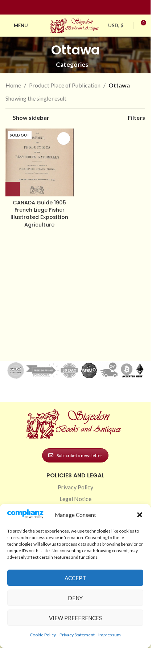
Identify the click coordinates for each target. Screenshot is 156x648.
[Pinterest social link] (79, 7)
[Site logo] (75, 24)
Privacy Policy (75, 487)
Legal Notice (75, 498)
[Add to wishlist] (63, 138)
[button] (139, 514)
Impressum (109, 634)
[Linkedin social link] (88, 7)
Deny (75, 598)
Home (13, 85)
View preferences (75, 618)
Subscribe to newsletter (79, 455)
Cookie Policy (43, 634)
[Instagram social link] (71, 7)
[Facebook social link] (62, 7)
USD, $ (115, 25)
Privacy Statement (77, 634)
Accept (75, 578)
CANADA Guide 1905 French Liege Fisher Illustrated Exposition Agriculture (39, 213)
